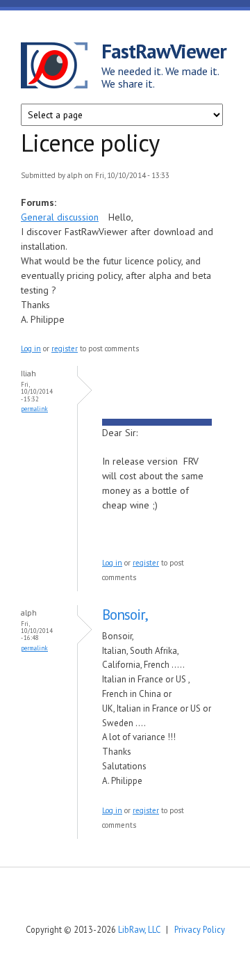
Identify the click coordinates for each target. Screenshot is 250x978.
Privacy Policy (199, 929)
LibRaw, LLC (139, 929)
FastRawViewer (163, 51)
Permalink (34, 408)
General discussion (60, 217)
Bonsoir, (125, 614)
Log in (31, 348)
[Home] (61, 67)
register (64, 348)
